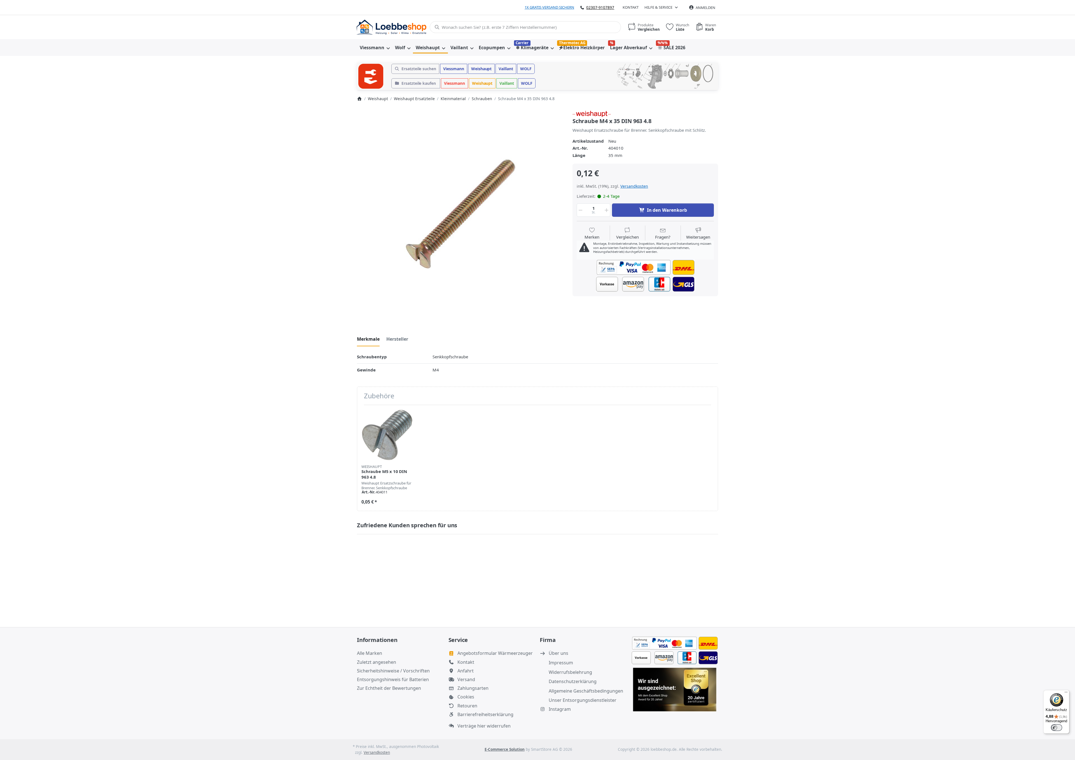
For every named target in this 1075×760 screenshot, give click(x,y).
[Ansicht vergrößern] (460, 213)
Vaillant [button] (506, 68)
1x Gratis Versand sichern (549, 7)
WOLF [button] (526, 68)
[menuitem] (374, 47)
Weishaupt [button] (481, 68)
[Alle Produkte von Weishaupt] (591, 113)
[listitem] (460, 213)
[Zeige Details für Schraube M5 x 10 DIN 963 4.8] (387, 435)
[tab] (368, 339)
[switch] (1056, 727)
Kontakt (631, 7)
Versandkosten (634, 186)
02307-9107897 (600, 7)
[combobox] (525, 27)
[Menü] (1066, 693)
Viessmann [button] (453, 68)
